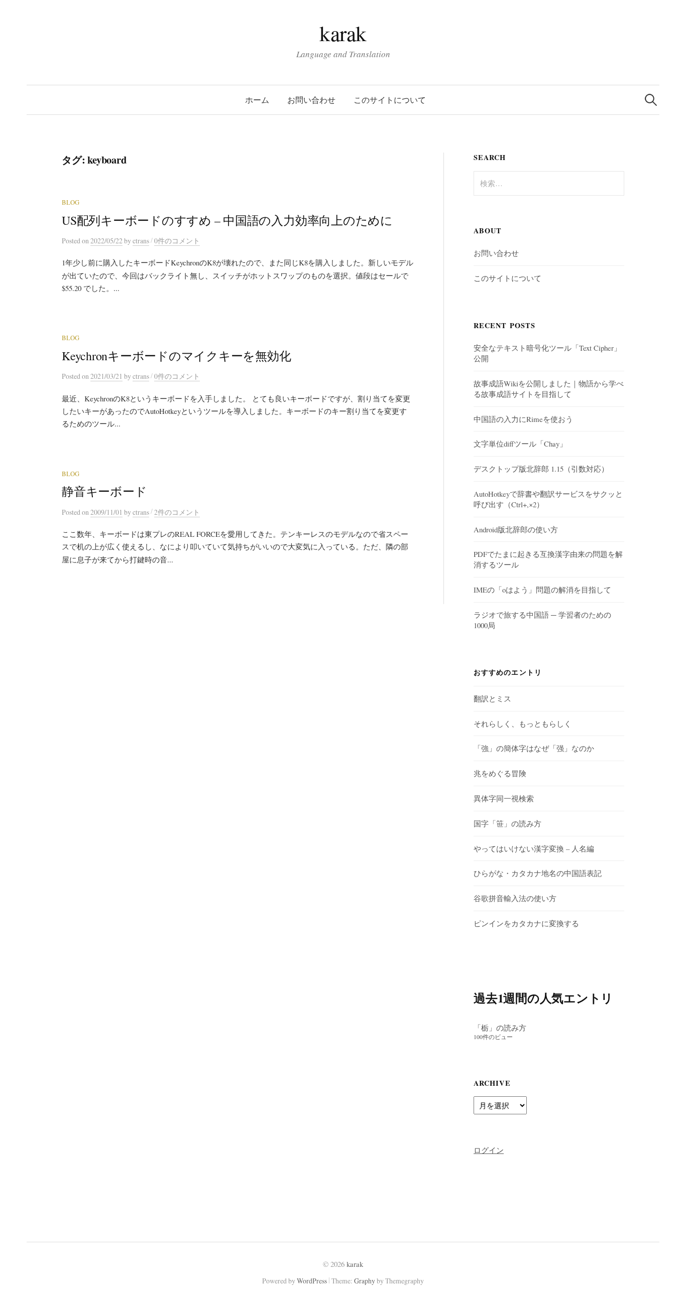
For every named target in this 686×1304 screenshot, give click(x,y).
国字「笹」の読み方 (507, 823)
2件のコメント (177, 512)
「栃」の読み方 (500, 1028)
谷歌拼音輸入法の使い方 (515, 898)
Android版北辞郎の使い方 (516, 529)
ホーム (257, 99)
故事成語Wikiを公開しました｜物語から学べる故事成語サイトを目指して (549, 388)
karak (343, 33)
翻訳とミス (492, 698)
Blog (70, 202)
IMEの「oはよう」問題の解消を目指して (542, 590)
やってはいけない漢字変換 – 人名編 (534, 848)
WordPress (312, 1280)
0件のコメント (177, 240)
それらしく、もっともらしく (522, 723)
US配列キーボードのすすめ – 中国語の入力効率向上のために (227, 220)
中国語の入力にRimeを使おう (523, 419)
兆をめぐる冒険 (500, 773)
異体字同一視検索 (504, 798)
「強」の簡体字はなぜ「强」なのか (534, 748)
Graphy (364, 1280)
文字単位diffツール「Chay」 (520, 444)
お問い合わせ (311, 99)
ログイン (489, 1150)
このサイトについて (390, 99)
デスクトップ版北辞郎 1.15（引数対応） (541, 469)
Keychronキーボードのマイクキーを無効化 (176, 356)
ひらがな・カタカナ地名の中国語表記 (538, 873)
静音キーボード (104, 491)
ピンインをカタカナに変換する (526, 923)
